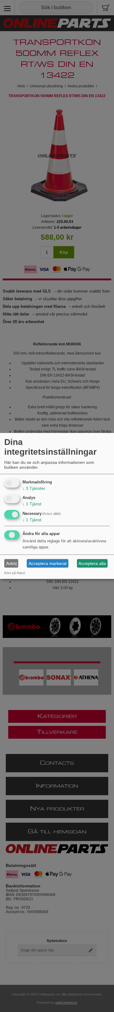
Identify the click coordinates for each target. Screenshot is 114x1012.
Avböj (11, 563)
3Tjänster (33, 488)
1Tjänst (31, 503)
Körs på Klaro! (14, 573)
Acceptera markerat (48, 563)
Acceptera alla (92, 563)
